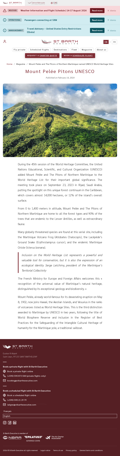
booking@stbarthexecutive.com (22, 380)
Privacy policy (71, 450)
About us (101, 49)
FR (114, 42)
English (7, 416)
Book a (78, 55)
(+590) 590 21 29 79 (16, 400)
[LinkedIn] (14, 422)
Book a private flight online (20, 371)
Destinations (60, 49)
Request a (42, 55)
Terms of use (58, 450)
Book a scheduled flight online (21, 395)
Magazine (87, 49)
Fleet (74, 49)
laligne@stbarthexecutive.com (21, 404)
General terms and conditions (91, 450)
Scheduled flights (39, 49)
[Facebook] (9, 422)
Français (7, 411)
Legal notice (45, 450)
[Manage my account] (9, 42)
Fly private (19, 49)
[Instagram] (4, 422)
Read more (97, 10)
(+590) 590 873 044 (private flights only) (26, 375)
